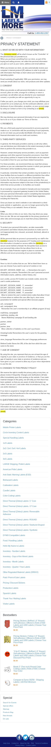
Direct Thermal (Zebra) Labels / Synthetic (20, 530)
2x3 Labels (7, 454)
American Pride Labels (12, 469)
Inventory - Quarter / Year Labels (16, 567)
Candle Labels (9, 491)
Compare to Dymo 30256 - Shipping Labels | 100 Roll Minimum (28, 681)
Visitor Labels (8, 604)
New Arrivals (7, 715)
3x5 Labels (7, 459)
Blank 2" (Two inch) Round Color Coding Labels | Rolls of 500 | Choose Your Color (29, 669)
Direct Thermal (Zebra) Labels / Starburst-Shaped (23, 525)
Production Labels (10, 588)
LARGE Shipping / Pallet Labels (16, 464)
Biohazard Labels (10, 480)
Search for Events (9, 703)
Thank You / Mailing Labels (14, 598)
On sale (6, 719)
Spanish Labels (9, 593)
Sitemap (6, 709)
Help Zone (6, 743)
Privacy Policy (19, 745)
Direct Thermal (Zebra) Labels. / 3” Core (19, 506)
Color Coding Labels (11, 496)
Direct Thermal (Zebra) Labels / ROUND (20, 520)
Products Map (8, 712)
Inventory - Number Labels (14, 551)
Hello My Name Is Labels (13, 546)
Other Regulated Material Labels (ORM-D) (20, 572)
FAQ (32, 743)
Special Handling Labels (13, 438)
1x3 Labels (7, 443)
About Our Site (25, 743)
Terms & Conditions (41, 743)
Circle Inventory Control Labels (16, 433)
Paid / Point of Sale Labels (14, 577)
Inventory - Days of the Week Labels (18, 556)
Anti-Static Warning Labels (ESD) (17, 475)
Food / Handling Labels (13, 541)
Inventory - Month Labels (13, 562)
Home (1, 38)
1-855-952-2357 (42, 33)
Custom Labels (31, 745)
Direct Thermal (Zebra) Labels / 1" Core (19, 501)
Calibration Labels (10, 485)
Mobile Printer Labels (12, 427)
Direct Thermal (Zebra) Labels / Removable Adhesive (21, 513)
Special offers (8, 706)
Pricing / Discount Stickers (14, 583)
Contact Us (15, 743)
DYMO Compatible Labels (14, 535)
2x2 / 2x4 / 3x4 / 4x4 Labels (14, 448)
